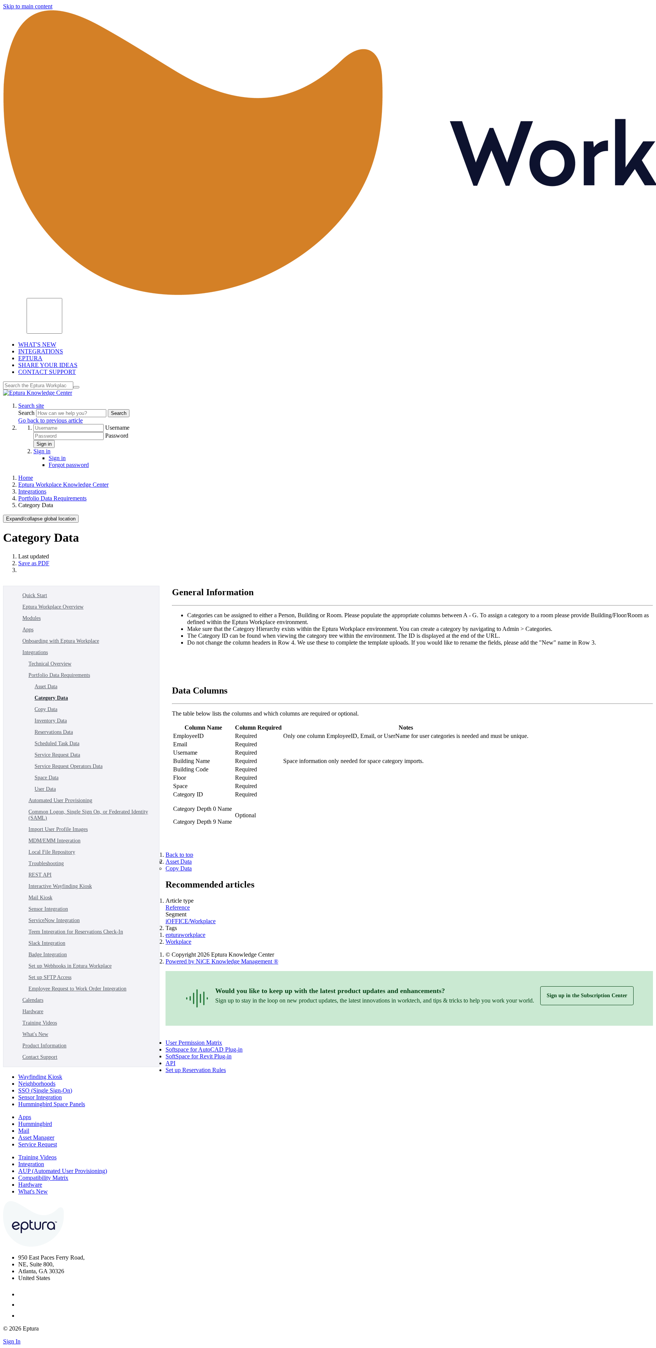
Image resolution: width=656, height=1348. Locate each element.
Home (25, 478)
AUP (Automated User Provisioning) (62, 1171)
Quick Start (34, 595)
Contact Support (39, 1057)
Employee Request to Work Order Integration (77, 989)
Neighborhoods (36, 1083)
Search (27, 413)
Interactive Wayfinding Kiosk (60, 886)
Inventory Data (51, 721)
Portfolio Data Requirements (52, 498)
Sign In (11, 1341)
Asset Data (46, 686)
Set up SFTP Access (49, 977)
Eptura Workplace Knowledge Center (63, 484)
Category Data (51, 698)
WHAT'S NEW (37, 344)
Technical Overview (49, 664)
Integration (31, 1164)
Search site (31, 405)
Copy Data (46, 709)
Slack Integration (46, 943)
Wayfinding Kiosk (40, 1077)
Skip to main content (27, 6)
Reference (178, 907)
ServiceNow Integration (54, 920)
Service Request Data (57, 755)
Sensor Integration (48, 909)
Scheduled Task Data (57, 743)
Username (117, 427)
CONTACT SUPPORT (47, 372)
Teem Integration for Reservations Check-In (75, 932)
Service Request (37, 1144)
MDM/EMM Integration (54, 840)
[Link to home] (37, 392)
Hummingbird (35, 1124)
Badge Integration (47, 954)
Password (116, 435)
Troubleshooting (46, 863)
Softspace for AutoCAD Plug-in (204, 1049)
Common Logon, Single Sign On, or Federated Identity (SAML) (88, 815)
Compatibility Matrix (43, 1178)
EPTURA (30, 358)
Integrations (32, 491)
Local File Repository (51, 852)
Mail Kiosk (40, 897)
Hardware (32, 1011)
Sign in (44, 444)
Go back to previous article (50, 420)
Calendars (32, 1000)
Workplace (178, 941)
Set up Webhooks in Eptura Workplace (70, 966)
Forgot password (69, 465)
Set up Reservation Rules (196, 1070)
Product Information (44, 1045)
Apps (27, 629)
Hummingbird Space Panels (51, 1104)
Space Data (46, 777)
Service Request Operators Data (68, 766)
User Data (45, 789)
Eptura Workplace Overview (53, 607)
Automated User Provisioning (60, 800)
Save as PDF (33, 563)
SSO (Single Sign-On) (45, 1090)
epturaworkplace (185, 935)
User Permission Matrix (194, 1042)
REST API (40, 875)
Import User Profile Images (58, 829)
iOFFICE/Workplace (191, 921)
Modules (31, 618)
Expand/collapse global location (41, 519)
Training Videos (39, 1023)
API (170, 1063)
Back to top (179, 854)
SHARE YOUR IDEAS (47, 365)
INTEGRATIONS (40, 351)
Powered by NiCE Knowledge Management (222, 961)
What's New (35, 1034)
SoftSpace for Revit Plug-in (199, 1056)
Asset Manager (36, 1137)
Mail (23, 1130)
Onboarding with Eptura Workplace (60, 641)
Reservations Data (54, 732)
